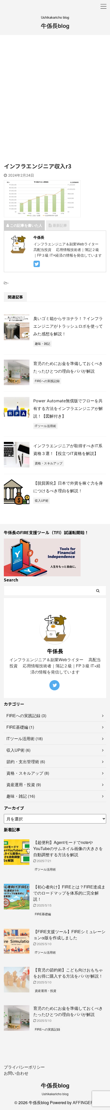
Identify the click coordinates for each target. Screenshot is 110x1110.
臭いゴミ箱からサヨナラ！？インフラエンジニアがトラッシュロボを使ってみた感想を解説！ (68, 326)
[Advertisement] (55, 101)
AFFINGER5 (84, 1102)
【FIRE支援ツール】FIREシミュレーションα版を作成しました (69, 935)
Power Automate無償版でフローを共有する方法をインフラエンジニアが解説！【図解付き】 (68, 408)
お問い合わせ (16, 1073)
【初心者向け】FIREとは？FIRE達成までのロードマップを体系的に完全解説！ (69, 893)
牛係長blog (55, 25)
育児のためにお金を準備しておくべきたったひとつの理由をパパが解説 (68, 1011)
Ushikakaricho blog (55, 1094)
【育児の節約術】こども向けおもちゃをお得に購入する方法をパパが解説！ (68, 973)
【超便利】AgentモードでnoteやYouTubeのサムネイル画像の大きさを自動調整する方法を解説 (68, 848)
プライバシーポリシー (24, 1067)
